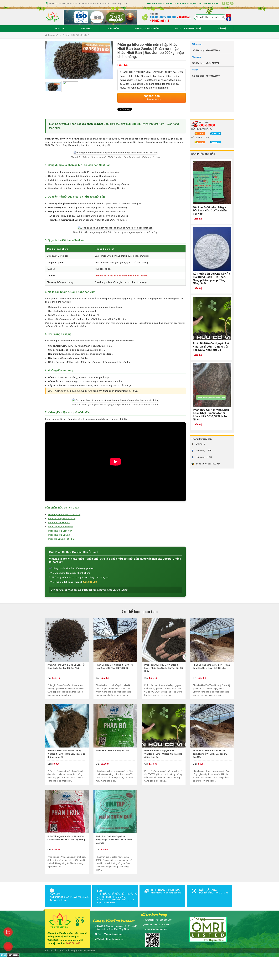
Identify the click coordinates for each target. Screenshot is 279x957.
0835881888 (207, 125)
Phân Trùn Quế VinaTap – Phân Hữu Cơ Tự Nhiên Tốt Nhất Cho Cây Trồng (66, 838)
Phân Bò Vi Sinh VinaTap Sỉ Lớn (112, 750)
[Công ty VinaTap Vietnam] (52, 17)
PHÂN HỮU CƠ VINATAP (76, 35)
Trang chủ (52, 35)
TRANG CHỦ (59, 28)
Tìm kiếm (223, 17)
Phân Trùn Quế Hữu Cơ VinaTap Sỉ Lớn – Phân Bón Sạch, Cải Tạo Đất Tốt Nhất (163, 668)
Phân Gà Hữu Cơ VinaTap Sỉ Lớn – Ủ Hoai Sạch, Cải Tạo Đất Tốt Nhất (65, 666)
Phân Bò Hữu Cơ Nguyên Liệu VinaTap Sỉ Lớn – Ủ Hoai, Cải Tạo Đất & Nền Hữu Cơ (163, 753)
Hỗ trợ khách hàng (200, 137)
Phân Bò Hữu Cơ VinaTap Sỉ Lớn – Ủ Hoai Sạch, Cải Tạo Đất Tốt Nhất (114, 666)
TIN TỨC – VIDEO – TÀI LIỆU (188, 28)
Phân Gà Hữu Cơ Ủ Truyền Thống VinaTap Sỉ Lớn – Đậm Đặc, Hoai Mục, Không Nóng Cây (66, 753)
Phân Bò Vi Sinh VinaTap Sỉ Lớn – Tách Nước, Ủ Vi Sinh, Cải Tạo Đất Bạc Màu (210, 753)
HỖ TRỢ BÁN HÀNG (201, 128)
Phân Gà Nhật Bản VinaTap (62, 518)
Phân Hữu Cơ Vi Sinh (59, 534)
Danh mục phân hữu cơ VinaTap (64, 514)
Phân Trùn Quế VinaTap (60, 526)
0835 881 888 (133, 124)
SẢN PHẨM (113, 28)
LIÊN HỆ (222, 28)
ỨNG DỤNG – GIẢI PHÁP (147, 28)
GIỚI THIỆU (86, 28)
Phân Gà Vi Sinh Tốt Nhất (61, 539)
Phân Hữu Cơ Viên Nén (60, 530)
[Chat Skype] (198, 133)
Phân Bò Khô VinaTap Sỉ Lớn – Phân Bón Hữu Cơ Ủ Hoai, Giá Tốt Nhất (211, 666)
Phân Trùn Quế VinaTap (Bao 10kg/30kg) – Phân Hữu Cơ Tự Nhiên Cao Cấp (114, 839)
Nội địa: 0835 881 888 (163, 17)
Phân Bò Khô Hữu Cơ (59, 522)
